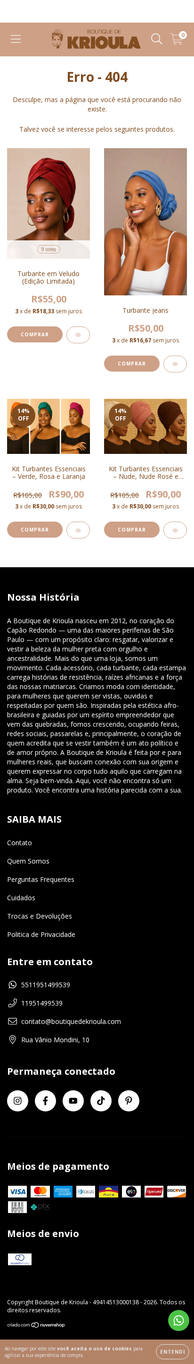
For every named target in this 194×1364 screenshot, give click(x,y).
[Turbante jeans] (175, 364)
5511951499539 (45, 984)
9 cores (48, 249)
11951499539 (42, 1003)
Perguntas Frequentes (40, 879)
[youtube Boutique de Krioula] (73, 1100)
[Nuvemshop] (36, 1326)
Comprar (35, 334)
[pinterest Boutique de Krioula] (128, 1100)
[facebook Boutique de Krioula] (45, 1100)
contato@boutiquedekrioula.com (71, 1021)
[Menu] (15, 39)
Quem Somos (28, 860)
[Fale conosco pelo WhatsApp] (178, 1320)
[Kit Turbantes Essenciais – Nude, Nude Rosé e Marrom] (175, 530)
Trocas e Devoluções (39, 916)
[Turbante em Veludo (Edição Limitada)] (78, 334)
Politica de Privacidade (41, 934)
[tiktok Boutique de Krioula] (101, 1100)
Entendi (172, 1351)
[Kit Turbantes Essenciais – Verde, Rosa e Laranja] (78, 530)
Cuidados (21, 897)
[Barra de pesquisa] (156, 39)
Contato (19, 842)
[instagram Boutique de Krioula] (17, 1100)
